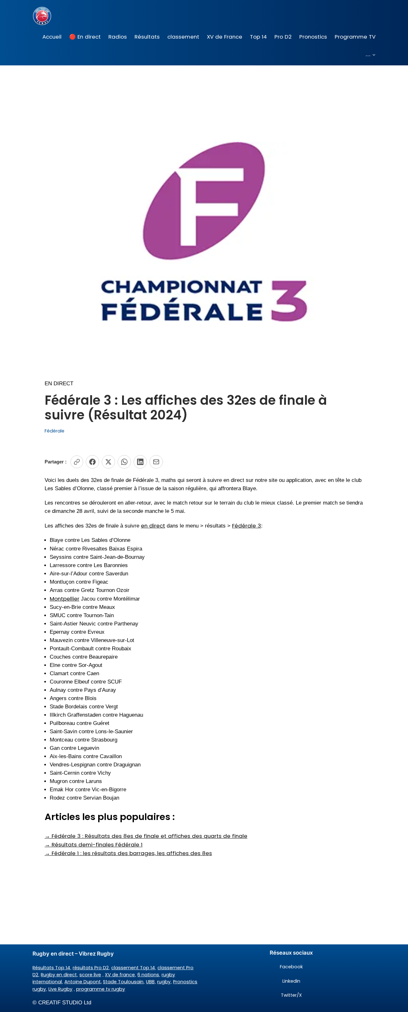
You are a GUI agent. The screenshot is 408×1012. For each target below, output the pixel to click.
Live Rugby (60, 989)
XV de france (120, 974)
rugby (164, 982)
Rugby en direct (59, 974)
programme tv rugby (100, 989)
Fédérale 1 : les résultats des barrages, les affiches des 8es (128, 853)
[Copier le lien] (76, 461)
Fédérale (54, 431)
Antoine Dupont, (83, 982)
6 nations (148, 974)
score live (90, 974)
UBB (150, 982)
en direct (153, 525)
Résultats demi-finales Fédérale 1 (93, 844)
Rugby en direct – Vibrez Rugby (73, 953)
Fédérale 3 (246, 525)
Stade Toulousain (123, 982)
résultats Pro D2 (91, 967)
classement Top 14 (133, 967)
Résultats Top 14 (51, 967)
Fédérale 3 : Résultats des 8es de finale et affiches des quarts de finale (146, 836)
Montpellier (64, 598)
